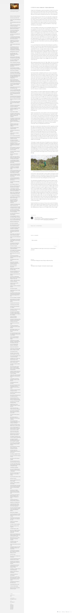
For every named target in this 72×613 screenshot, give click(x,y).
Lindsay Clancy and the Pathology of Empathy (15, 20)
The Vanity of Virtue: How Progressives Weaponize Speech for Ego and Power (15, 451)
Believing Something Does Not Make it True (15, 99)
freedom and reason (14, 10)
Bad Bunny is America (13, 478)
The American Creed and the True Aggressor (15, 131)
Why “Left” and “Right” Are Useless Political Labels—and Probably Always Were (15, 531)
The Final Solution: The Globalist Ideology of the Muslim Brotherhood (15, 68)
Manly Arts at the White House (14, 221)
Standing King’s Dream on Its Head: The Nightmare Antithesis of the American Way (15, 547)
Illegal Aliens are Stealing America (15, 502)
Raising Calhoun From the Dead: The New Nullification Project (15, 87)
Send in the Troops (12, 554)
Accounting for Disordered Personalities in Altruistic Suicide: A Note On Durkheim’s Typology (15, 440)
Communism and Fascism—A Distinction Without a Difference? (14, 500)
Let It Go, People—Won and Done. (15, 135)
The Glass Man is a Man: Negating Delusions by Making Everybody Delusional (15, 443)
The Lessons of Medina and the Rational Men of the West (14, 60)
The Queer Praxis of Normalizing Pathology (14, 182)
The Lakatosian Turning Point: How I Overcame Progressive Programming (15, 437)
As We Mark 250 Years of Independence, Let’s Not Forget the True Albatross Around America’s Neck (15, 144)
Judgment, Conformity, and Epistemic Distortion (15, 286)
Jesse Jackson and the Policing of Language (14, 459)
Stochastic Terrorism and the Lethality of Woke (14, 283)
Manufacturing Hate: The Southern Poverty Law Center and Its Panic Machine (15, 300)
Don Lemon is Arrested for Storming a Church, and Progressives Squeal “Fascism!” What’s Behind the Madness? (15, 509)
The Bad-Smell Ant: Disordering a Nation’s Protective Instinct (15, 362)
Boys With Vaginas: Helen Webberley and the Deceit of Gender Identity (14, 54)
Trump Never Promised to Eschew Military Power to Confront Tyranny (15, 425)
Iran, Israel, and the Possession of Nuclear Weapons (15, 214)
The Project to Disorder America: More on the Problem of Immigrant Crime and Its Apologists (15, 210)
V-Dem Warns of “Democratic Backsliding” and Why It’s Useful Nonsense (14, 379)
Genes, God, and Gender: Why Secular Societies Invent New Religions (14, 337)
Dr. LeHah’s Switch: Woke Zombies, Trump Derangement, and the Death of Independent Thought (15, 464)
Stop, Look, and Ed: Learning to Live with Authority (15, 556)
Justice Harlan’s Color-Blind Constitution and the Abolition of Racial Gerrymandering (14, 263)
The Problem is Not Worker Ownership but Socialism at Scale (15, 141)
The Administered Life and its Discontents (14, 383)
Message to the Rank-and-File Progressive (14, 526)
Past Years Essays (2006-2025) (14, 17)
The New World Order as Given (14, 584)
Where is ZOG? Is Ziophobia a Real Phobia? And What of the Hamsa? (15, 193)
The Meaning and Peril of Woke (14, 304)
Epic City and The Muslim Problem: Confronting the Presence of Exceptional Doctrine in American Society (15, 386)
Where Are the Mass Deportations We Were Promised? (15, 588)
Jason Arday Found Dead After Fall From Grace (15, 34)
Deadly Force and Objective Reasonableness (14, 522)
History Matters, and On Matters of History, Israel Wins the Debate (15, 234)
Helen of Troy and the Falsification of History (15, 237)
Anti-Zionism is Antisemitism (14, 223)
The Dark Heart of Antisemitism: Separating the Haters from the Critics (14, 231)
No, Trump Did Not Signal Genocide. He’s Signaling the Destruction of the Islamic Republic (15, 334)
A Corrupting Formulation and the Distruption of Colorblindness (14, 228)
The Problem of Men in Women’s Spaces (14, 415)
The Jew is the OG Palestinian (14, 70)
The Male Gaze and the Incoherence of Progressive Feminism (15, 390)
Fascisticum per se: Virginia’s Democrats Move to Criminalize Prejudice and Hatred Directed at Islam (14, 492)
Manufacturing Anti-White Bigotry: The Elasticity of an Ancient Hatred (15, 57)
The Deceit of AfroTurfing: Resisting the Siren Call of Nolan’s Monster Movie (15, 102)
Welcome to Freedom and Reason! (15, 16)
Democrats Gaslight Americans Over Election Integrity (15, 480)
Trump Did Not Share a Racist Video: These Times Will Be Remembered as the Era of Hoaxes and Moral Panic (15, 487)
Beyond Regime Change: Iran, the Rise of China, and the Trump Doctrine (14, 330)
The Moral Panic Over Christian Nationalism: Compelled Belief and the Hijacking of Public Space (15, 341)
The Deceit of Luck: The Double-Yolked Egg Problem (14, 402)
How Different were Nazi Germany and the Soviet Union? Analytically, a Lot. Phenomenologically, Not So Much (15, 294)
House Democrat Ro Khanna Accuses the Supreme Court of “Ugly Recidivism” (15, 256)
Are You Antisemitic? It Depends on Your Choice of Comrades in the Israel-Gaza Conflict (15, 148)
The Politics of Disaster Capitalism (15, 524)
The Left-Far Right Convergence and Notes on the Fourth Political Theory (15, 219)
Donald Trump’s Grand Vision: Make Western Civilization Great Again (15, 349)
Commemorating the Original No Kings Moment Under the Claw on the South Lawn (15, 179)
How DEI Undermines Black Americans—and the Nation (14, 345)
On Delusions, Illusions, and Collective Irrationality (14, 542)
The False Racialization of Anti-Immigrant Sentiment (14, 128)
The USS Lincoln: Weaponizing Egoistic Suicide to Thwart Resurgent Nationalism (14, 31)
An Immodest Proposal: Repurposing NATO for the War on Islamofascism (15, 97)
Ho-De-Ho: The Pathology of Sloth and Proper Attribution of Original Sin (15, 90)
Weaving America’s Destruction (14, 51)
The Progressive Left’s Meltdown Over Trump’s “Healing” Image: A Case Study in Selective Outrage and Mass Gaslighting (15, 313)
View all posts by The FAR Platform (49, 219)
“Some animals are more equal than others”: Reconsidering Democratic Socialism (15, 93)
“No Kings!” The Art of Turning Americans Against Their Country (14, 353)
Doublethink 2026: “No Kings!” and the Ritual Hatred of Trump (15, 359)
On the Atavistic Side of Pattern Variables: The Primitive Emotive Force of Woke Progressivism (14, 505)
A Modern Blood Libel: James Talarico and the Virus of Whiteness (15, 408)
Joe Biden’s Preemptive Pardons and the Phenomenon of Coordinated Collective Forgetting (15, 372)
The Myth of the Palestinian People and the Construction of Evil (15, 205)
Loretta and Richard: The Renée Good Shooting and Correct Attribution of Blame (14, 566)
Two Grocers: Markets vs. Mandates (15, 297)
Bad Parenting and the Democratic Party (15, 253)
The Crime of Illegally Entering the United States (15, 152)
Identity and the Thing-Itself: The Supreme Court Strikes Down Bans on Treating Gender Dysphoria (15, 157)
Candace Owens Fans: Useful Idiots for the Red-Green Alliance (15, 25)
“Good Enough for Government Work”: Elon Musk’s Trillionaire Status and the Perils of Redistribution (15, 189)
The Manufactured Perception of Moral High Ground (14, 582)
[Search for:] (15, 593)
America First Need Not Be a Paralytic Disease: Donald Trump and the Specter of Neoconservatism (15, 80)
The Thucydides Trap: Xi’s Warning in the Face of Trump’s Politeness (15, 251)
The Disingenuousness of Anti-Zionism (14, 260)
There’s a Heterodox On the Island (15, 62)
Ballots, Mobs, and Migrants (14, 512)
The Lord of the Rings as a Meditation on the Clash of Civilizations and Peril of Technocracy (14, 201)
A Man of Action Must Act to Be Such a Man (15, 545)
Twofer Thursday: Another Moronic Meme (15, 45)
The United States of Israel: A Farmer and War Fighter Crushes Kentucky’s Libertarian (15, 240)
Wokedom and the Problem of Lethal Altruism (14, 572)
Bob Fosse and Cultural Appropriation (13, 266)
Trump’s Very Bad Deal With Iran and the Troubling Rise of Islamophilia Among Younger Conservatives (15, 171)
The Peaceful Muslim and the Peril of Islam (15, 23)
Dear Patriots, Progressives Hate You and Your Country (15, 393)
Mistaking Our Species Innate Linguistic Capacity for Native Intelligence (14, 125)
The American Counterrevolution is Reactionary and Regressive (15, 106)
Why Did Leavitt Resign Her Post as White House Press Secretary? (15, 28)
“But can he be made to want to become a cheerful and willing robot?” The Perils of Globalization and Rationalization (15, 368)
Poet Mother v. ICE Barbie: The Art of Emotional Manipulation (15, 569)
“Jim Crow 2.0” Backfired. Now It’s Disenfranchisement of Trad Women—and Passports (15, 470)
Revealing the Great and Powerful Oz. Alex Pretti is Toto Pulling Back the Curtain (15, 518)
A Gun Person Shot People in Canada (15, 476)
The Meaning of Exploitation (14, 467)
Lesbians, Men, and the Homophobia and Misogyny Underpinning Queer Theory (15, 376)
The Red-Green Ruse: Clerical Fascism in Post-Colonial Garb (14, 431)
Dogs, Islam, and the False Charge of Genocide (15, 456)
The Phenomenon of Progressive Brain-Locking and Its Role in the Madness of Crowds (14, 551)
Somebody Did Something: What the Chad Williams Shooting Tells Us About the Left (15, 65)
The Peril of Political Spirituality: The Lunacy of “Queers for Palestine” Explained (15, 84)
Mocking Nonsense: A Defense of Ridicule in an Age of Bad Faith (14, 434)
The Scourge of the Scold (13, 351)
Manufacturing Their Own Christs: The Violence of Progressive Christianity (15, 538)
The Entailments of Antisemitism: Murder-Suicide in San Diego (14, 244)
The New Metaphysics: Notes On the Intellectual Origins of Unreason (15, 216)
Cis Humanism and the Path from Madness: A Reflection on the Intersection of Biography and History (14, 496)
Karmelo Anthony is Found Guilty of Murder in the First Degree (15, 197)
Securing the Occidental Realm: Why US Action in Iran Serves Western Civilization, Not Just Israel (15, 320)
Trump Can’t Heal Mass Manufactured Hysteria (13, 317)
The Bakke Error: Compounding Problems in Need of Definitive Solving (14, 167)
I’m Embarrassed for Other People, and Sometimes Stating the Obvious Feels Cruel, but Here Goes (15, 37)
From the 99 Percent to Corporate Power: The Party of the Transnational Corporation (15, 447)
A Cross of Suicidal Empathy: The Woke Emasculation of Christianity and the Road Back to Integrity (15, 428)
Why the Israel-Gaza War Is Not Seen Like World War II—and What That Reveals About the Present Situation (15, 578)
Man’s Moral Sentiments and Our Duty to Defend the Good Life (14, 225)
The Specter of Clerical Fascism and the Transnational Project (15, 310)
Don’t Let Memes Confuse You (14, 184)
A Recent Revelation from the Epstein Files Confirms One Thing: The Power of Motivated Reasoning (15, 399)
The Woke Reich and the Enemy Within (14, 323)
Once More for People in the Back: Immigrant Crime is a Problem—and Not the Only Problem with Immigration (15, 115)
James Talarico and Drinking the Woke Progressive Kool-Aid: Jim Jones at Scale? (14, 411)
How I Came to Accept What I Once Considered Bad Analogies (15, 356)
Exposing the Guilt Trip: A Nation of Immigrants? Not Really (15, 138)
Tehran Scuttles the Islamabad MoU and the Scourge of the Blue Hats (15, 164)
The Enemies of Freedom (13, 288)
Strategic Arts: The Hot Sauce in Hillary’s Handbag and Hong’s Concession (14, 41)
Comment (55, 246)
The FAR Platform (39, 225)
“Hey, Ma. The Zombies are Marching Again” (14, 575)
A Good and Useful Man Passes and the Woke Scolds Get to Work (15, 559)
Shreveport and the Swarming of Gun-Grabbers (14, 307)
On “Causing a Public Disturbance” (15, 195)
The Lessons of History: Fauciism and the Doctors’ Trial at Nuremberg (15, 73)
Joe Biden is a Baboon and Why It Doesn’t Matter (15, 483)
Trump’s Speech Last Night (14, 111)
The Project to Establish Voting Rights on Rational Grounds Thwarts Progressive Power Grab (15, 277)
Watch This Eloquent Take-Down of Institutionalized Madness (15, 248)
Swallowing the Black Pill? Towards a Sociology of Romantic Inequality (15, 207)
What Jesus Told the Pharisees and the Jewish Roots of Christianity (15, 186)
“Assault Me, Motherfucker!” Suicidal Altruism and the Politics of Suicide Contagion (15, 515)
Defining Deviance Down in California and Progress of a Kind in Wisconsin (15, 405)
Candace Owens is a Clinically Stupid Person (14, 133)
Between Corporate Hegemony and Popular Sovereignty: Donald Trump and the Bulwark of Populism (15, 535)
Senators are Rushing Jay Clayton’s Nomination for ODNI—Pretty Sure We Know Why (15, 175)
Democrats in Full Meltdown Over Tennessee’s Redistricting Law (15, 272)
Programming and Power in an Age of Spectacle (15, 291)
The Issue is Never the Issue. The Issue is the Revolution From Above (15, 461)
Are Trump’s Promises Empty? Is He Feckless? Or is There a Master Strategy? (15, 474)
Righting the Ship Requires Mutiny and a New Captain (15, 269)
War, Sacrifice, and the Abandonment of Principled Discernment (15, 396)
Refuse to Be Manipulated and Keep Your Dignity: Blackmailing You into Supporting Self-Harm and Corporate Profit (15, 76)
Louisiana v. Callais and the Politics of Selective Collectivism (15, 281)
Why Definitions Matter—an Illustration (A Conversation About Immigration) (15, 418)
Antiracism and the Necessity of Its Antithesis (15, 274)
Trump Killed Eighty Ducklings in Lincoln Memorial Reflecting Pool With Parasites (14, 161)
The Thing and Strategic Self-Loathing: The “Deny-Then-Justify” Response (15, 326)
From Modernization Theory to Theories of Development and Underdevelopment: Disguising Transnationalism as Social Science (15, 48)
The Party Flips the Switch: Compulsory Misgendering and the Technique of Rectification (15, 422)
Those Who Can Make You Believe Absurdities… (15, 364)
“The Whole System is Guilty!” (14, 528)
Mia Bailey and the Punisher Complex (14, 154)
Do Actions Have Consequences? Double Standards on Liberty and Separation (14, 562)
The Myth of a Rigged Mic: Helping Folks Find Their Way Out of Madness (15, 109)
